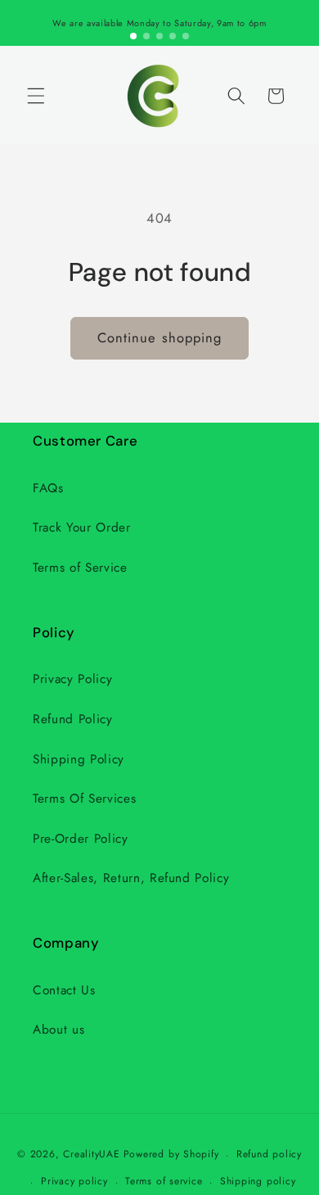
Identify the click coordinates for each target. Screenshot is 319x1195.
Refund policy (269, 1154)
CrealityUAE (91, 1154)
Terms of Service (80, 568)
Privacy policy (74, 1181)
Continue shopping (159, 337)
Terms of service (163, 1181)
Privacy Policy (72, 679)
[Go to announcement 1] (133, 36)
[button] (36, 95)
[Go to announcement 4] (172, 36)
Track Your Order (82, 527)
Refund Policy (73, 719)
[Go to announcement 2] (146, 36)
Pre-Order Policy (80, 839)
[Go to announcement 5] (185, 36)
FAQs (48, 488)
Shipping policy (258, 1181)
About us (58, 1030)
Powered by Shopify (171, 1154)
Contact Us (64, 990)
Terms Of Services (84, 799)
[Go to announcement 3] (159, 36)
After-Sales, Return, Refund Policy (131, 878)
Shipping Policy (78, 759)
